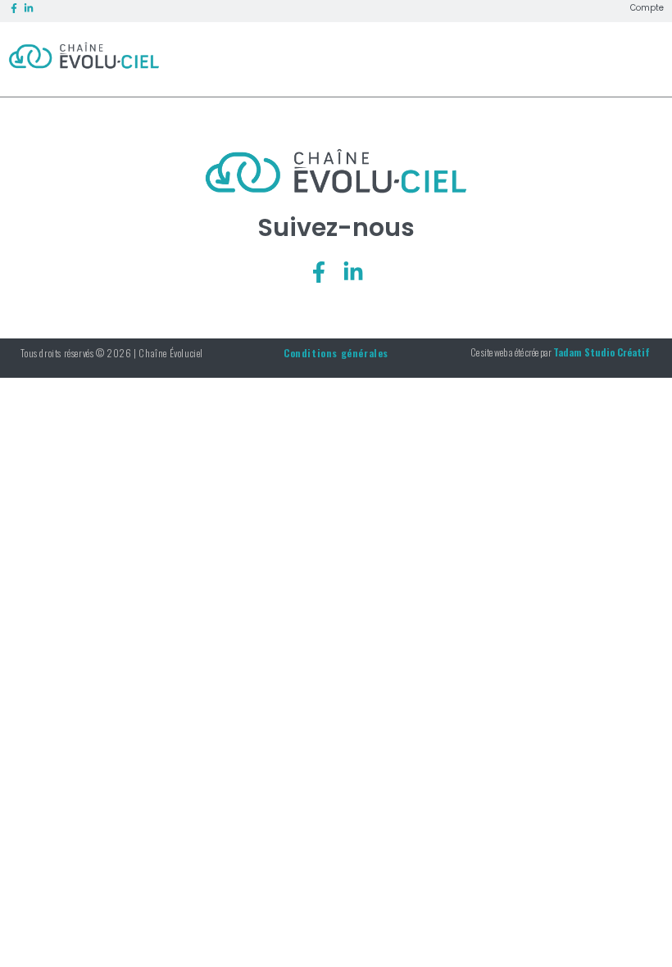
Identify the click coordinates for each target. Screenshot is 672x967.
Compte (647, 8)
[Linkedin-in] (353, 272)
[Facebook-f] (319, 272)
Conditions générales (336, 353)
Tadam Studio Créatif (601, 352)
